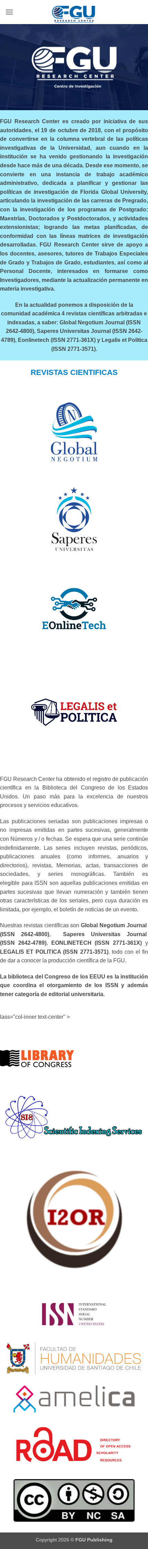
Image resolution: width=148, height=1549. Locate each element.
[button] (9, 11)
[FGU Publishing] (74, 12)
